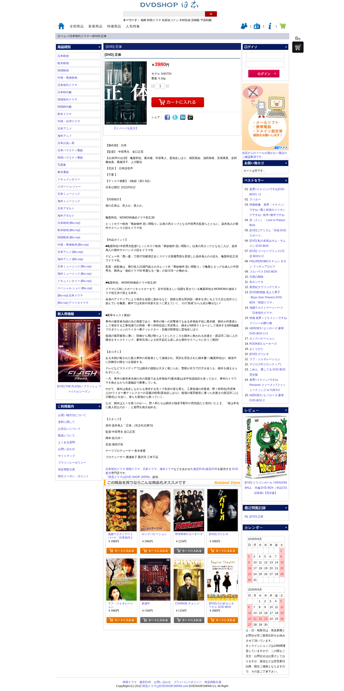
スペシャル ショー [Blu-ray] (75, 288)
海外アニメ (65, 135)
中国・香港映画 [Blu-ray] (73, 244)
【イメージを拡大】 (125, 128)
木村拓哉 (184, 20)
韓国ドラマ (154, 20)
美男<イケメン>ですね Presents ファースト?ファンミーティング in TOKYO (267, 385)
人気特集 (133, 26)
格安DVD (211, 469)
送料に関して (66, 422)
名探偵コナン (170, 20)
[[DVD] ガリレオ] (222, 491)
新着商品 (95, 26)
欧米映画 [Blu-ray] (69, 230)
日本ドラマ (150, 469)
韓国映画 (63, 70)
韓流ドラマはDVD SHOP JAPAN (129, 477)
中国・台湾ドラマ (69, 121)
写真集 (62, 164)
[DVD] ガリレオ (259, 354)
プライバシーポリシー (72, 462)
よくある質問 (66, 442)
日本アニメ (65, 128)
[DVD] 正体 (99, 36)
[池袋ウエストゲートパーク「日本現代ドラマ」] (121, 491)
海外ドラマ (167, 469)
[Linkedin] (183, 117)
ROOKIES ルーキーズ (263, 343)
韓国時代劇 (65, 106)
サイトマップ (66, 456)
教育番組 (63, 172)
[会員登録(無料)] (257, 28)
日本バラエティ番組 (70, 150)
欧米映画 (63, 63)
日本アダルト (66, 208)
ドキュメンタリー (69, 179)
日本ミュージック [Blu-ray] (74, 266)
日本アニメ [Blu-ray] (70, 252)
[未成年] (155, 561)
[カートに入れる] (121, 551)
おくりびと (256, 349)
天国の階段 (256, 276)
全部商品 (77, 26)
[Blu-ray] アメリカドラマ (73, 302)
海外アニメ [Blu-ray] (70, 259)
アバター (255, 199)
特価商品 (114, 26)
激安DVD (199, 469)
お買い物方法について (72, 415)
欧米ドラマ (65, 114)
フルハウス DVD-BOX (263, 271)
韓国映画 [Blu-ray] (69, 237)
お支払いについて (69, 428)
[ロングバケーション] (155, 491)
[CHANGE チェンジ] (189, 561)
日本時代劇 (65, 92)
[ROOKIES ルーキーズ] (189, 491)
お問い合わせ (66, 449)
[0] (298, 47)
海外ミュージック (69, 201)
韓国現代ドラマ (67, 99)
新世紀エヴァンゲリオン (264, 287)
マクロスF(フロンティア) (265, 364)
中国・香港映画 (67, 77)
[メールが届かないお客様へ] (265, 149)
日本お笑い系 (66, 143)
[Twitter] (175, 117)
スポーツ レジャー (69, 186)
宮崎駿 (195, 20)
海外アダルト (66, 215)
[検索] (211, 14)
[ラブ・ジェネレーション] (121, 561)
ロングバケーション (262, 338)
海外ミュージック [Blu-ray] (74, 273)
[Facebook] (167, 117)
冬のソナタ (256, 282)
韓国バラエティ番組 (70, 157)
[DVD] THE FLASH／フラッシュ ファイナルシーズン (79, 389)
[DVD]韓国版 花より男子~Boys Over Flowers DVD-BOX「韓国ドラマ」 (266, 297)
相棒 (143, 20)
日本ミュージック (69, 194)
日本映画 (63, 56)
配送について (66, 435)
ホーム (62, 36)
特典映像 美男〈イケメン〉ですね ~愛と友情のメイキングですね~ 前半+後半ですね (267, 210)
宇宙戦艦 (206, 20)
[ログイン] (244, 28)
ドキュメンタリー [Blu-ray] (74, 281)
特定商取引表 (66, 469)
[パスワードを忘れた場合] (270, 28)
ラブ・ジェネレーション (264, 359)
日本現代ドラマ (79, 36)
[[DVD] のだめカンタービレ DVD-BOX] (222, 561)
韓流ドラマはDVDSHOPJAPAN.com (165, 686)
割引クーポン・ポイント (73, 476)
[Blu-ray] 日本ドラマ (70, 295)
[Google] (191, 117)
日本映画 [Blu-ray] (69, 223)
